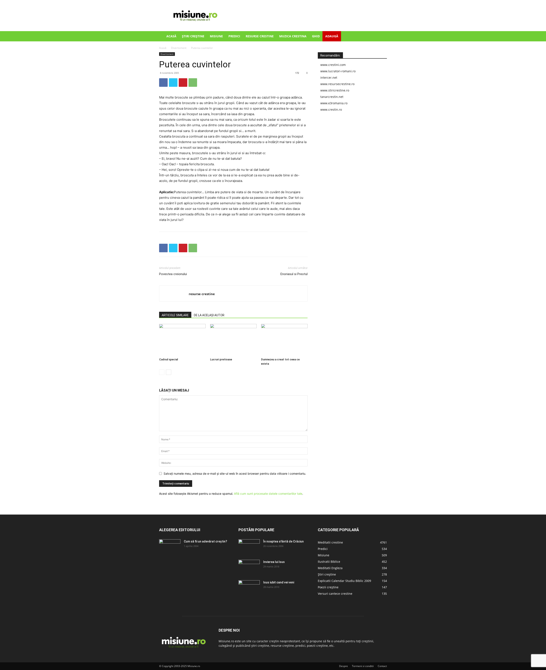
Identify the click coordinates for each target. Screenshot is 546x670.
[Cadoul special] (182, 340)
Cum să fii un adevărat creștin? (205, 541)
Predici (234, 36)
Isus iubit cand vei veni (278, 582)
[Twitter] (173, 82)
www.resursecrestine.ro (337, 84)
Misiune (216, 36)
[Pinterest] (183, 82)
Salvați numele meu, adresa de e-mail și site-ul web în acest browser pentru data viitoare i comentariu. (235, 473)
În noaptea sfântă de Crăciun (283, 541)
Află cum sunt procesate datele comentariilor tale (268, 493)
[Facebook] (163, 82)
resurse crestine (202, 294)
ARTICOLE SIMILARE (175, 315)
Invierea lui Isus (274, 562)
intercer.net (328, 77)
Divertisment (178, 48)
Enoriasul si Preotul (294, 274)
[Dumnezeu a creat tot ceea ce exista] (284, 340)
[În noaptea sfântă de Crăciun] (249, 546)
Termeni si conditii (363, 666)
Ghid (316, 36)
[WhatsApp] (193, 82)
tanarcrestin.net (331, 97)
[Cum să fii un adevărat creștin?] (169, 546)
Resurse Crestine (260, 36)
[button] (382, 37)
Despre (343, 666)
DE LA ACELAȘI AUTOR (209, 315)
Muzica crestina (292, 36)
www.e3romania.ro (333, 103)
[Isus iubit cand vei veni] (249, 587)
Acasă (171, 36)
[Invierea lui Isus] (249, 567)
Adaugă (331, 36)
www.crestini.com (333, 65)
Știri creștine (193, 36)
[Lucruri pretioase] (233, 340)
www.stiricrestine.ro (334, 90)
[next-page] (168, 372)
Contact (382, 666)
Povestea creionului (173, 274)
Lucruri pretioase (221, 359)
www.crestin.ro (331, 109)
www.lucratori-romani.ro (338, 71)
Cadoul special (168, 359)
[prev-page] (161, 372)
